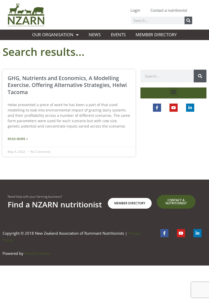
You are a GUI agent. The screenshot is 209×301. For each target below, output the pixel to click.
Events (118, 34)
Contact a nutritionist (168, 10)
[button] (173, 91)
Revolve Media (37, 253)
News (94, 34)
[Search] (188, 20)
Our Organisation (52, 34)
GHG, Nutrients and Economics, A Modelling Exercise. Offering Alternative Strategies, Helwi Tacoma (67, 85)
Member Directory (156, 34)
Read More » (18, 139)
